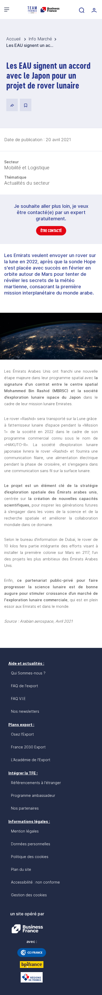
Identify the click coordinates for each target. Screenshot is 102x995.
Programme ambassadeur (33, 795)
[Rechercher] (81, 9)
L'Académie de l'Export (30, 760)
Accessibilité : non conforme (35, 882)
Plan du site (21, 869)
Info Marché (40, 38)
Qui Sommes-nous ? (28, 673)
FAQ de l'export (24, 686)
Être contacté (51, 230)
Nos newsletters (25, 711)
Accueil (14, 38)
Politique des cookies (29, 856)
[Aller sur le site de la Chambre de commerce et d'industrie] (31, 952)
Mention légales (25, 831)
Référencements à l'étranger (36, 782)
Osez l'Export (22, 734)
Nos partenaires (25, 808)
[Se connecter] (93, 9)
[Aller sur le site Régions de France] (32, 977)
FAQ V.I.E (18, 698)
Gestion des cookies (29, 895)
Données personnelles (30, 844)
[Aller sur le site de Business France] (27, 929)
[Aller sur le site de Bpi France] (31, 964)
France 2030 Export (28, 747)
